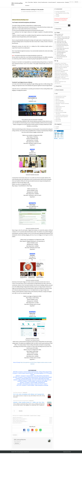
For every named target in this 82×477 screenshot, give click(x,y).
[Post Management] (17, 411)
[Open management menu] (80, 2)
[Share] (15, 411)
